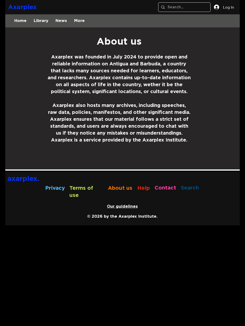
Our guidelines (122, 206)
